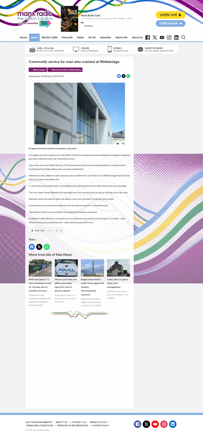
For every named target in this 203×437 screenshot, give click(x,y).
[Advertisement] (80, 361)
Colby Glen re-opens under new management (117, 283)
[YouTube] (162, 37)
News (34, 37)
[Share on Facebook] (119, 76)
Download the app (120, 51)
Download (88, 26)
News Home (39, 69)
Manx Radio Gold (90, 15)
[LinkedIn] (176, 37)
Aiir (48, 430)
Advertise (105, 37)
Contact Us (78, 422)
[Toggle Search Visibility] (183, 37)
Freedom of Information (72, 425)
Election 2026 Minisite (39, 422)
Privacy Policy (98, 422)
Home (23, 37)
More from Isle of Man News (66, 69)
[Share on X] (124, 76)
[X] (155, 37)
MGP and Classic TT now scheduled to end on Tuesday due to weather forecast (40, 285)
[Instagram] (169, 37)
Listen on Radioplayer (89, 51)
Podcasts (67, 37)
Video (80, 37)
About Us (137, 37)
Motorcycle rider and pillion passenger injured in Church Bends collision (66, 285)
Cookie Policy (100, 425)
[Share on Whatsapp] (128, 76)
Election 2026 (50, 37)
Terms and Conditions (39, 425)
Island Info (121, 37)
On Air (92, 37)
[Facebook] (147, 37)
